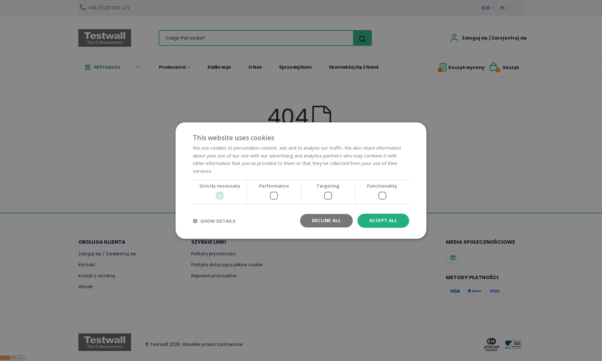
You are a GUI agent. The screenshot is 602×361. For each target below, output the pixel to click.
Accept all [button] (383, 221)
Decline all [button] (326, 221)
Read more (225, 171)
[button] (214, 221)
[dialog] (301, 180)
